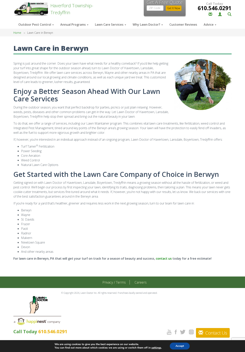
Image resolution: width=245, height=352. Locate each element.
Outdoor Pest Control (35, 24)
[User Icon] (220, 14)
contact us (164, 258)
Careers (141, 282)
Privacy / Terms (114, 282)
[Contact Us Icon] (210, 14)
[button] (229, 13)
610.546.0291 (214, 8)
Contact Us (215, 333)
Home (17, 32)
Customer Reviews (183, 24)
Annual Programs (73, 24)
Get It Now (173, 8)
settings (156, 348)
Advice (209, 24)
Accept (180, 346)
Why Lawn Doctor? (147, 24)
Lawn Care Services (109, 24)
